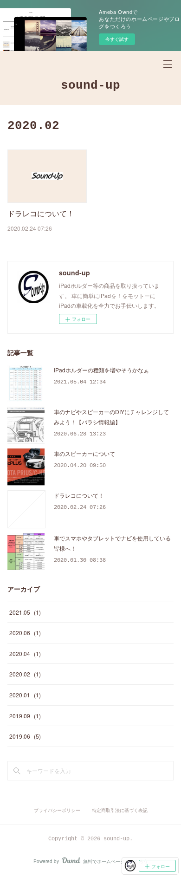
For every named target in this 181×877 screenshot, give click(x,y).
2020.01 (25, 695)
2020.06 (25, 633)
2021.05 (25, 612)
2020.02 (25, 674)
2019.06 (25, 736)
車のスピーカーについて (84, 453)
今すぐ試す (117, 39)
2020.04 (25, 653)
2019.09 (25, 716)
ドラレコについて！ (40, 213)
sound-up (90, 85)
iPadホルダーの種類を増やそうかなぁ (101, 370)
